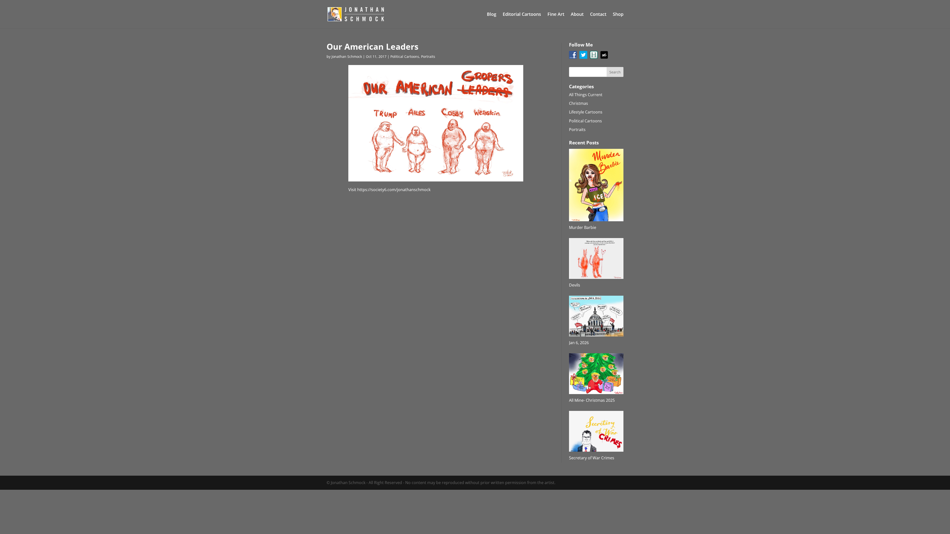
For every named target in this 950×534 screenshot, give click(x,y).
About (577, 14)
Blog (491, 14)
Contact (598, 14)
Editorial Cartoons (522, 14)
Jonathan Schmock (347, 56)
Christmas (578, 103)
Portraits (428, 56)
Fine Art (555, 14)
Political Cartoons (404, 56)
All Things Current (585, 94)
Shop (618, 14)
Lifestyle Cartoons (585, 112)
